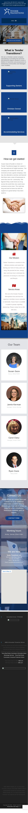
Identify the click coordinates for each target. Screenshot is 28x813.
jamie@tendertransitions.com (8, 3)
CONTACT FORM (14, 518)
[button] (12, 20)
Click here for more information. (14, 40)
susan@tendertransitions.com (18, 5)
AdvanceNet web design (13, 806)
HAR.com (20, 660)
